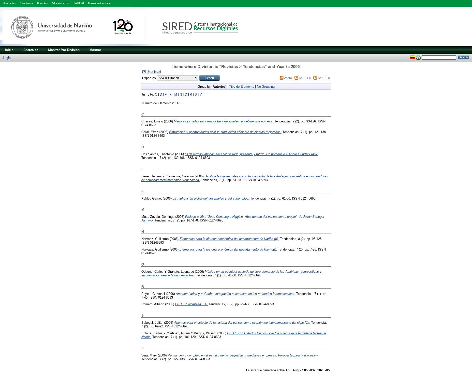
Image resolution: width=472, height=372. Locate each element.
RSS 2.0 (324, 78)
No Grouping (266, 86)
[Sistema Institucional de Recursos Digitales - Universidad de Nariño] (128, 45)
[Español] (412, 57)
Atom (288, 78)
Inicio (9, 50)
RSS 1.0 (305, 78)
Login (7, 58)
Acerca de (30, 50)
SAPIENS (79, 3)
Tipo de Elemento (241, 86)
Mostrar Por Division (64, 50)
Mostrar (95, 50)
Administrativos (60, 3)
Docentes (42, 3)
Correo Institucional (99, 3)
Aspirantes (9, 3)
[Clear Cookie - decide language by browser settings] (418, 57)
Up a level (154, 72)
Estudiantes (26, 3)
